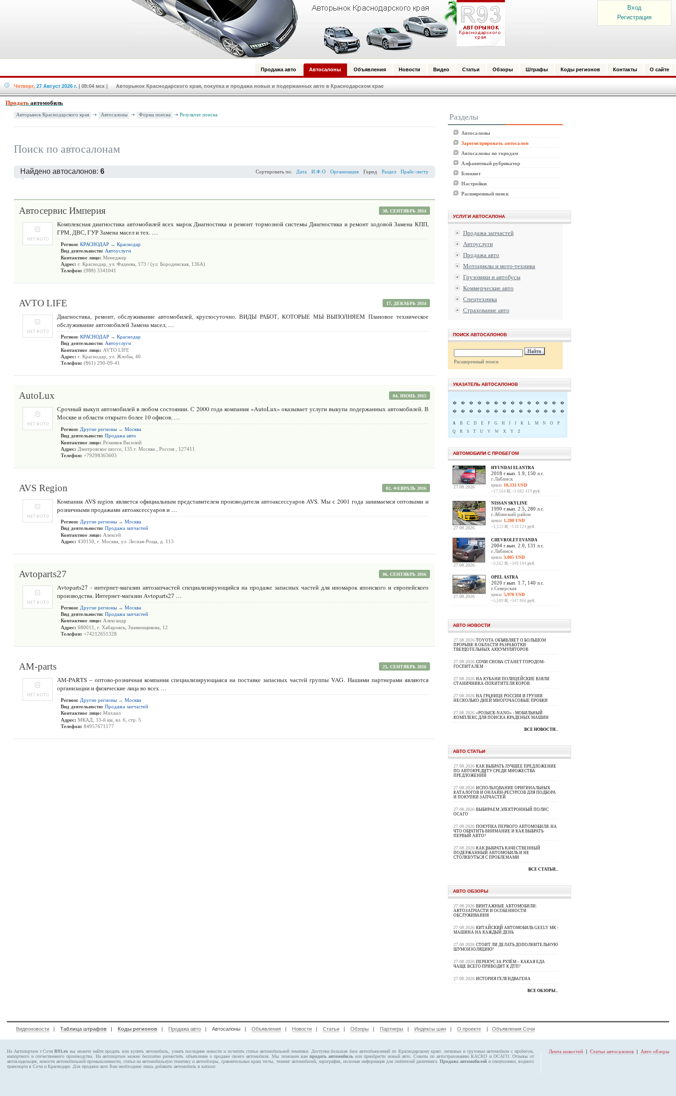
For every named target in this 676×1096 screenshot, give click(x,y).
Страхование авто (486, 310)
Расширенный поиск (485, 193)
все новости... (541, 729)
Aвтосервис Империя (62, 210)
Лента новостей (566, 1051)
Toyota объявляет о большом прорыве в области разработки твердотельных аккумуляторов (499, 645)
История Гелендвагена (503, 978)
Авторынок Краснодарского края (52, 114)
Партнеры (391, 1029)
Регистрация (634, 17)
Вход (634, 7)
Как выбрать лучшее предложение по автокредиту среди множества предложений (504, 771)
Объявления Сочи (513, 1029)
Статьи (331, 1029)
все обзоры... (542, 990)
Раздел (389, 171)
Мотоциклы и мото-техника (499, 266)
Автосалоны (114, 114)
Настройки (474, 183)
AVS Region (43, 487)
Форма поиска (155, 114)
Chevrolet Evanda (514, 540)
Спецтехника (480, 299)
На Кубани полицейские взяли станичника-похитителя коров (501, 681)
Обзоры (359, 1029)
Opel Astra (504, 577)
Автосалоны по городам (489, 153)
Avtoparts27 (43, 574)
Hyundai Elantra (512, 467)
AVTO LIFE (43, 303)
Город (370, 171)
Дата (301, 171)
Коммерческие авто (488, 288)
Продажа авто (120, 435)
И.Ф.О (318, 171)
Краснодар (129, 244)
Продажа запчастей (126, 528)
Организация (344, 171)
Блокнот (471, 173)
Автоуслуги (118, 250)
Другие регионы (98, 429)
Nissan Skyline (509, 503)
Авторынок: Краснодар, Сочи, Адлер (315, 29)
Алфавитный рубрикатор (490, 163)
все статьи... (543, 869)
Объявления (266, 1029)
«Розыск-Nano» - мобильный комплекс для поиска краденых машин (501, 715)
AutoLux (37, 395)
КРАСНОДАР (94, 244)
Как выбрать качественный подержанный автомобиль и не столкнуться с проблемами (496, 853)
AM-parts (38, 666)
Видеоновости (32, 1029)
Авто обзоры (655, 1051)
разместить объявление (185, 1056)
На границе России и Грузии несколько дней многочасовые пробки (500, 698)
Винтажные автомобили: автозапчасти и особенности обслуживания (495, 911)
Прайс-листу (415, 171)
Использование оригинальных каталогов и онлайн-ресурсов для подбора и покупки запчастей (504, 792)
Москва (133, 429)
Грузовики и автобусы (492, 277)
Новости (302, 1029)
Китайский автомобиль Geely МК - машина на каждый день (505, 930)
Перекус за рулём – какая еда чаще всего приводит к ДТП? (499, 964)
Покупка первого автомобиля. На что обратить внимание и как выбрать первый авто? (505, 831)
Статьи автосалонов (612, 1051)
